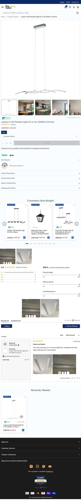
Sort (61, 335)
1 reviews (13, 124)
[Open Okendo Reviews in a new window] (72, 320)
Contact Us (75, 2)
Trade (68, 2)
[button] (7, 256)
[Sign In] (73, 7)
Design (62, 2)
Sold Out (47, 143)
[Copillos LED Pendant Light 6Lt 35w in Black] (16, 216)
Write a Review (73, 326)
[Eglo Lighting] (6, 118)
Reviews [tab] (5, 321)
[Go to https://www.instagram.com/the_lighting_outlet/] (37, 466)
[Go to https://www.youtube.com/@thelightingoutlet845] (49, 466)
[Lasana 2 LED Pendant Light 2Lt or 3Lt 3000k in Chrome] (13, 409)
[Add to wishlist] (26, 205)
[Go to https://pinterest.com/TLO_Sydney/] (43, 466)
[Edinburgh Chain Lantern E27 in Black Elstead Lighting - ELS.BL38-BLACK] (40, 216)
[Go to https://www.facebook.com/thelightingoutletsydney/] (31, 466)
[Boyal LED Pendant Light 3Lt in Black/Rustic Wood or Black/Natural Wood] (64, 216)
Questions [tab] (16, 321)
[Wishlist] (70, 7)
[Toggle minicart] (78, 7)
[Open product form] (24, 237)
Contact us (49, 471)
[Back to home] (10, 7)
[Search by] (77, 13)
